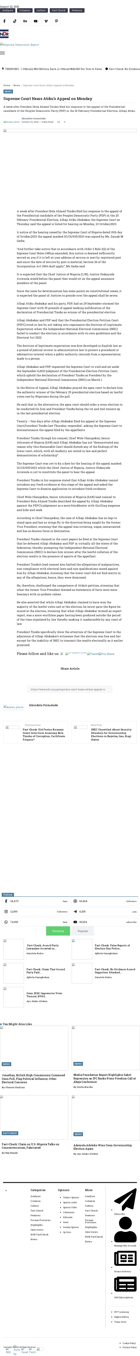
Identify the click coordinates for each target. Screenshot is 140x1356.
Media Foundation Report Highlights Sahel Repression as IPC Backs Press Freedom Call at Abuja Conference (104, 1078)
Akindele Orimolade (34, 118)
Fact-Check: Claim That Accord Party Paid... (45, 971)
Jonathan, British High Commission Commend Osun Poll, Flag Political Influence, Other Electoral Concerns (33, 1078)
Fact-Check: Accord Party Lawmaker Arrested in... (42, 947)
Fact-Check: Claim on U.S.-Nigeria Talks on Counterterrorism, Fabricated (30, 1145)
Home (6, 85)
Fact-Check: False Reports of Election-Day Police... (112, 947)
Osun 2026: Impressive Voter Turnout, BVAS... (44, 995)
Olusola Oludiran (15, 1087)
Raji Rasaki (11, 1152)
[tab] (58, 931)
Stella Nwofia (85, 1087)
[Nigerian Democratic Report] (19, 44)
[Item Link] (13, 949)
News (16, 85)
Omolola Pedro (35, 953)
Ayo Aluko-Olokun (36, 1001)
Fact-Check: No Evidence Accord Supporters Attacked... (115, 971)
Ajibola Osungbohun (106, 953)
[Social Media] (4, 21)
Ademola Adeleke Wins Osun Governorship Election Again (102, 1146)
